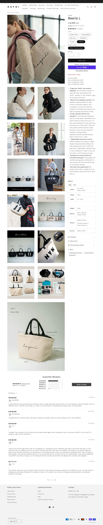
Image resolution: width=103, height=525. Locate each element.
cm (70, 185)
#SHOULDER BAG (89, 253)
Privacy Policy (11, 494)
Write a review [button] (82, 384)
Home (8, 12)
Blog (39, 496)
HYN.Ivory (73, 38)
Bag (13, 12)
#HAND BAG (72, 255)
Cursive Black (86, 34)
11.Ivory (72, 41)
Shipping (70, 25)
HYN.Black (83, 38)
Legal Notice (10, 491)
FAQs (39, 491)
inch (74, 185)
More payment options (82, 70)
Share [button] (71, 249)
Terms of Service (12, 502)
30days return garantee (82, 64)
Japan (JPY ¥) (13, 521)
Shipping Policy (11, 496)
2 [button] (50, 480)
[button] (88, 7)
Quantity (70, 51)
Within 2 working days (76, 48)
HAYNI (94, 522)
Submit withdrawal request (45, 499)
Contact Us (41, 494)
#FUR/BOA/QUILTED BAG (75, 253)
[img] (12, 397)
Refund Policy (11, 499)
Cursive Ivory (74, 34)
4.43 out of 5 (25, 383)
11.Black (81, 41)
